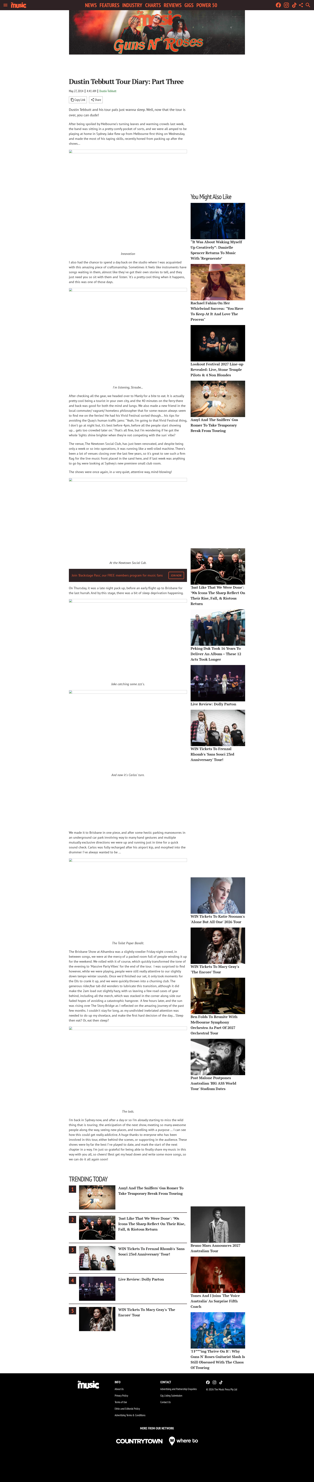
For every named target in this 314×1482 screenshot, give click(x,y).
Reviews (173, 5)
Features (109, 5)
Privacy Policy (121, 1395)
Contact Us (165, 1402)
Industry (132, 5)
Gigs (189, 5)
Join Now (176, 575)
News (91, 5)
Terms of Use (121, 1402)
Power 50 (206, 5)
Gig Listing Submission (171, 1395)
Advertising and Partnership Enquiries (178, 1388)
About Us (119, 1388)
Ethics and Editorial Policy (127, 1408)
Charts (153, 5)
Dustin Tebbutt (107, 91)
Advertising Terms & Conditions (130, 1415)
